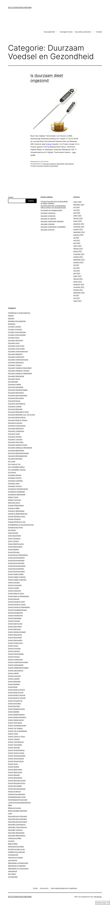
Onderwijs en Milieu (14, 838)
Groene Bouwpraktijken (16, 569)
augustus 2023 (78, 262)
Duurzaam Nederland (15, 354)
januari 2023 (77, 281)
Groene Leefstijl (13, 673)
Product (49, 144)
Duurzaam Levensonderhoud (18, 351)
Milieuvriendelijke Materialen (17, 811)
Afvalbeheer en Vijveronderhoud (19, 313)
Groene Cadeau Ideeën (16, 574)
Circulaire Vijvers (13, 337)
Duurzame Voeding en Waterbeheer (20, 447)
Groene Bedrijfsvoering (16, 544)
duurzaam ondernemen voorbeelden (53, 227)
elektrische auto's (14, 503)
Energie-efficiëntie (14, 519)
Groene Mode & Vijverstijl (16, 695)
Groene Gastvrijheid (15, 626)
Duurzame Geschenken (16, 393)
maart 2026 (77, 202)
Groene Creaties (13, 588)
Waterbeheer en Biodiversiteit (18, 863)
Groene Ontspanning (15, 701)
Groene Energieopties (15, 613)
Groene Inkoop (13, 646)
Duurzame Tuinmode (15, 439)
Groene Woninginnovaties (17, 780)
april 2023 (76, 273)
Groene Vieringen (14, 747)
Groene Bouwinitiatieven (16, 558)
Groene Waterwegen (15, 769)
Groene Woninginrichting (16, 783)
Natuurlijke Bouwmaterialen (17, 819)
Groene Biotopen (14, 552)
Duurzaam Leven (13, 343)
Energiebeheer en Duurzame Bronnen (21, 525)
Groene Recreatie (14, 706)
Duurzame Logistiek (15, 406)
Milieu (10, 805)
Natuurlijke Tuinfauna (15, 830)
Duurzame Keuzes (14, 401)
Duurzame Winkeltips (15, 458)
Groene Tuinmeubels (15, 745)
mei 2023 (76, 270)
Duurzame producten (83, 32)
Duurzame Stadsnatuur (16, 428)
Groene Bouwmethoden (16, 563)
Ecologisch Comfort (15, 478)
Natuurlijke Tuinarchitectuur (17, 827)
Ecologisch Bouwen (14, 475)
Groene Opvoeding (14, 703)
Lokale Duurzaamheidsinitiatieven (19, 802)
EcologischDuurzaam (19, 7)
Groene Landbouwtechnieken (18, 662)
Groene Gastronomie (15, 624)
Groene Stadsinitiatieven (16, 714)
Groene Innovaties (14, 648)
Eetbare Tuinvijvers (14, 500)
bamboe (11, 315)
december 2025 (78, 204)
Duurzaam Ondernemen (16, 357)
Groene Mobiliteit (14, 684)
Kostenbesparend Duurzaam (17, 800)
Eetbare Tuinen (13, 497)
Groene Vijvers (13, 764)
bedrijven (11, 318)
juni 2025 (76, 207)
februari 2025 (78, 218)
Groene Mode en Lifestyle (17, 698)
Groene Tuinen (13, 734)
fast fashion (12, 530)
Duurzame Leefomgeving (16, 403)
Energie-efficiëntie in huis (16, 522)
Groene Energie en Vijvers (17, 604)
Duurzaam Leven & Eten (16, 346)
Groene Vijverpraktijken (16, 758)
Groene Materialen (14, 681)
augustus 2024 (78, 235)
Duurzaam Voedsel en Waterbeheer (20, 373)
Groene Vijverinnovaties (16, 753)
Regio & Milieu (13, 844)
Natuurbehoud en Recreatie (17, 816)
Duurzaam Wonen (14, 379)
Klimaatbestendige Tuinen (17, 797)
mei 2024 (76, 240)
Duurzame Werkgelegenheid (17, 456)
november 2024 (78, 226)
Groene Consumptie (15, 585)
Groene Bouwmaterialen (16, 560)
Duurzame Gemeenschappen (18, 390)
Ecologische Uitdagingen (16, 491)
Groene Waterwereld (15, 772)
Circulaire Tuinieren (14, 326)
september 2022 (79, 292)
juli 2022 (76, 295)
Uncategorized (13, 855)
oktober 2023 (78, 257)
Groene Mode (12, 687)
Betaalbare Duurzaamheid (17, 321)
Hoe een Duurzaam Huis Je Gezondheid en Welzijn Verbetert (54, 202)
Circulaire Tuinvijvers (15, 329)
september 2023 (79, 259)
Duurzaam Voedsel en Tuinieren (18, 370)
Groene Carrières (14, 582)
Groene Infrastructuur (15, 643)
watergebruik (12, 871)
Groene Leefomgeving (15, 670)
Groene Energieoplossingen (17, 610)
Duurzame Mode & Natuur (17, 417)
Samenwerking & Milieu (16, 846)
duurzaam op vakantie (48, 218)
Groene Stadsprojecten (16, 720)
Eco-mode (11, 461)
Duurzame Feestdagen (15, 387)
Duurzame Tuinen (14, 434)
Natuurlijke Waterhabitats (16, 835)
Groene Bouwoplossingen (17, 566)
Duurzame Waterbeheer (16, 450)
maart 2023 (77, 276)
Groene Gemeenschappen (17, 632)
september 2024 (79, 232)
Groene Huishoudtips (15, 640)
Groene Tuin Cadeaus (15, 728)
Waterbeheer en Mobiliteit (17, 866)
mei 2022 (76, 298)
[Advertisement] (73, 18)
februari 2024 (78, 248)
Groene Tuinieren (14, 739)
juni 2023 (76, 268)
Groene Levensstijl (14, 676)
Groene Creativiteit (14, 591)
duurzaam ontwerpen (48, 216)
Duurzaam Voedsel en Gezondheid (53, 164)
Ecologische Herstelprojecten (18, 489)
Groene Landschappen (16, 665)
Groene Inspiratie (14, 651)
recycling (11, 841)
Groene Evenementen (15, 615)
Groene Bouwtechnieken (16, 571)
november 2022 (78, 287)
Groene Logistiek (14, 679)
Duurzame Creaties (14, 384)
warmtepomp (12, 860)
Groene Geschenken (15, 635)
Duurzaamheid (49, 32)
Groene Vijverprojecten (16, 761)
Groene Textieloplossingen (17, 725)
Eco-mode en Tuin (14, 464)
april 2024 (76, 243)
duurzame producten (15, 423)
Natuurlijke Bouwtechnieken (17, 822)
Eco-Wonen (12, 472)
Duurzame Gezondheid (16, 398)
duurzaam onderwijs (48, 224)
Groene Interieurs (14, 657)
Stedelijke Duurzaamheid (16, 852)
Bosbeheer (11, 324)
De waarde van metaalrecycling (51, 210)
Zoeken (10, 197)
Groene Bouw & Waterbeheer (18, 555)
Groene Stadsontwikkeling (17, 717)
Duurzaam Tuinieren (15, 365)
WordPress (98, 897)
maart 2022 (77, 301)
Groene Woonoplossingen (17, 789)
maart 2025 (77, 215)
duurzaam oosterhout (48, 213)
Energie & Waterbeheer (16, 505)
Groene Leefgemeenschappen (18, 668)
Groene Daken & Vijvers (16, 593)
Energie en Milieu (14, 508)
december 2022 (78, 284)
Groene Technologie (15, 723)
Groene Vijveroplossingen (16, 756)
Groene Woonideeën (15, 786)
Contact (99, 32)
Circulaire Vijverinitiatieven (17, 332)
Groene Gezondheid (15, 637)
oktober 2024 (78, 229)
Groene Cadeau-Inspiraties (17, 580)
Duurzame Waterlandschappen (18, 453)
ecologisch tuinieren (15, 486)
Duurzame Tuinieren (15, 437)
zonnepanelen (13, 877)
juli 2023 (76, 265)
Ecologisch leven (66, 32)
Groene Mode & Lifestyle (16, 690)
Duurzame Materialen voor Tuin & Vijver (21, 414)
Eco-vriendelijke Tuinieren (17, 470)
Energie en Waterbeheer (16, 511)
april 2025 (76, 213)
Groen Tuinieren (13, 541)
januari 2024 (77, 251)
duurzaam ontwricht (48, 229)
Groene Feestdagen (14, 618)
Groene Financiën (14, 621)
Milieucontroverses (14, 808)
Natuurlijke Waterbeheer (16, 833)
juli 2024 (76, 237)
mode (10, 813)
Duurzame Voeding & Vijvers (17, 445)
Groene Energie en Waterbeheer (19, 607)
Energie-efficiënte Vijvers (16, 516)
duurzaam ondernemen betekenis (52, 221)
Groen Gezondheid (14, 535)
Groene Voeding (13, 767)
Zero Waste (12, 874)
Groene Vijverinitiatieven (16, 750)
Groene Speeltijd (13, 712)
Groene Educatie (13, 599)
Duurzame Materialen (15, 409)
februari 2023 (78, 279)
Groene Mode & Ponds (15, 692)
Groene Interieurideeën (16, 654)
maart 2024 (77, 246)
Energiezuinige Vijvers (15, 527)
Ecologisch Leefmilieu (15, 481)
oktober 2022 (78, 290)
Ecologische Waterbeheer (16, 494)
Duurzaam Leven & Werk (16, 349)
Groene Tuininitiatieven (16, 742)
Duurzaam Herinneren (15, 340)
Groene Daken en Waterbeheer (18, 596)
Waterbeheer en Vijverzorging (18, 868)
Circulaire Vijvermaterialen (17, 335)
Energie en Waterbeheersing (17, 514)
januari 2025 (77, 221)
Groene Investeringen (15, 659)
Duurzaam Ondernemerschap (18, 359)
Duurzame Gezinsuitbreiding (17, 395)
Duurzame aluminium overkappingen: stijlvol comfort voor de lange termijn (53, 206)
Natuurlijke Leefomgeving (16, 824)
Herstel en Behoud (14, 791)
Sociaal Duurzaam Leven (16, 849)
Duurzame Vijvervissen (15, 442)
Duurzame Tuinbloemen (16, 431)
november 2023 (78, 254)
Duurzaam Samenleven (16, 362)
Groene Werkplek (14, 775)
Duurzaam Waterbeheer (16, 376)
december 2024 (78, 224)
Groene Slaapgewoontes (16, 709)
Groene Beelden (13, 549)
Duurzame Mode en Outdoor (17, 420)
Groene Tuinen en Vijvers (16, 736)
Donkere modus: (101, 903)
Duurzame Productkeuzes (17, 426)
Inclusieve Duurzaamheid (16, 794)
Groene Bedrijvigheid (15, 547)
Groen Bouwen (13, 533)
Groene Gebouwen (14, 629)
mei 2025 (76, 210)
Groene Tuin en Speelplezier (17, 731)
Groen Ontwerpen (14, 538)
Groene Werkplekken (15, 778)
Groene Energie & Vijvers (16, 602)
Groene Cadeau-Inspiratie (17, 577)
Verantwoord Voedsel (15, 857)
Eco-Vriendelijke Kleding (16, 467)
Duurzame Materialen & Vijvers (18, 412)
